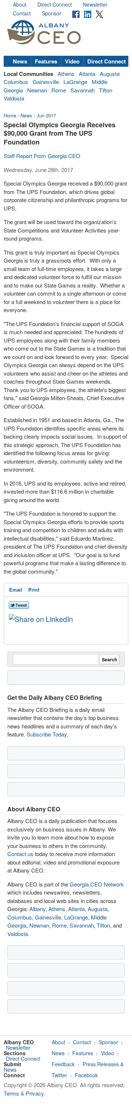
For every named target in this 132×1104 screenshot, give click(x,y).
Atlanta (87, 73)
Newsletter (95, 4)
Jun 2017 (46, 115)
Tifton (105, 90)
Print (33, 589)
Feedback (63, 1064)
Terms (11, 1093)
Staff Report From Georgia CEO (42, 156)
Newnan (37, 90)
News (20, 61)
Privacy (35, 1093)
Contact (22, 13)
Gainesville (46, 81)
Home (10, 115)
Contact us (20, 854)
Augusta (110, 73)
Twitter (59, 1075)
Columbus (16, 81)
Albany (37, 909)
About (19, 4)
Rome (58, 90)
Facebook (86, 1075)
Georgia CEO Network (97, 884)
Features (46, 61)
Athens (66, 73)
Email (15, 589)
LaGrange (75, 81)
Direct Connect (54, 4)
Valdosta (14, 98)
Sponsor (51, 13)
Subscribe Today (47, 734)
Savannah (82, 90)
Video (72, 61)
